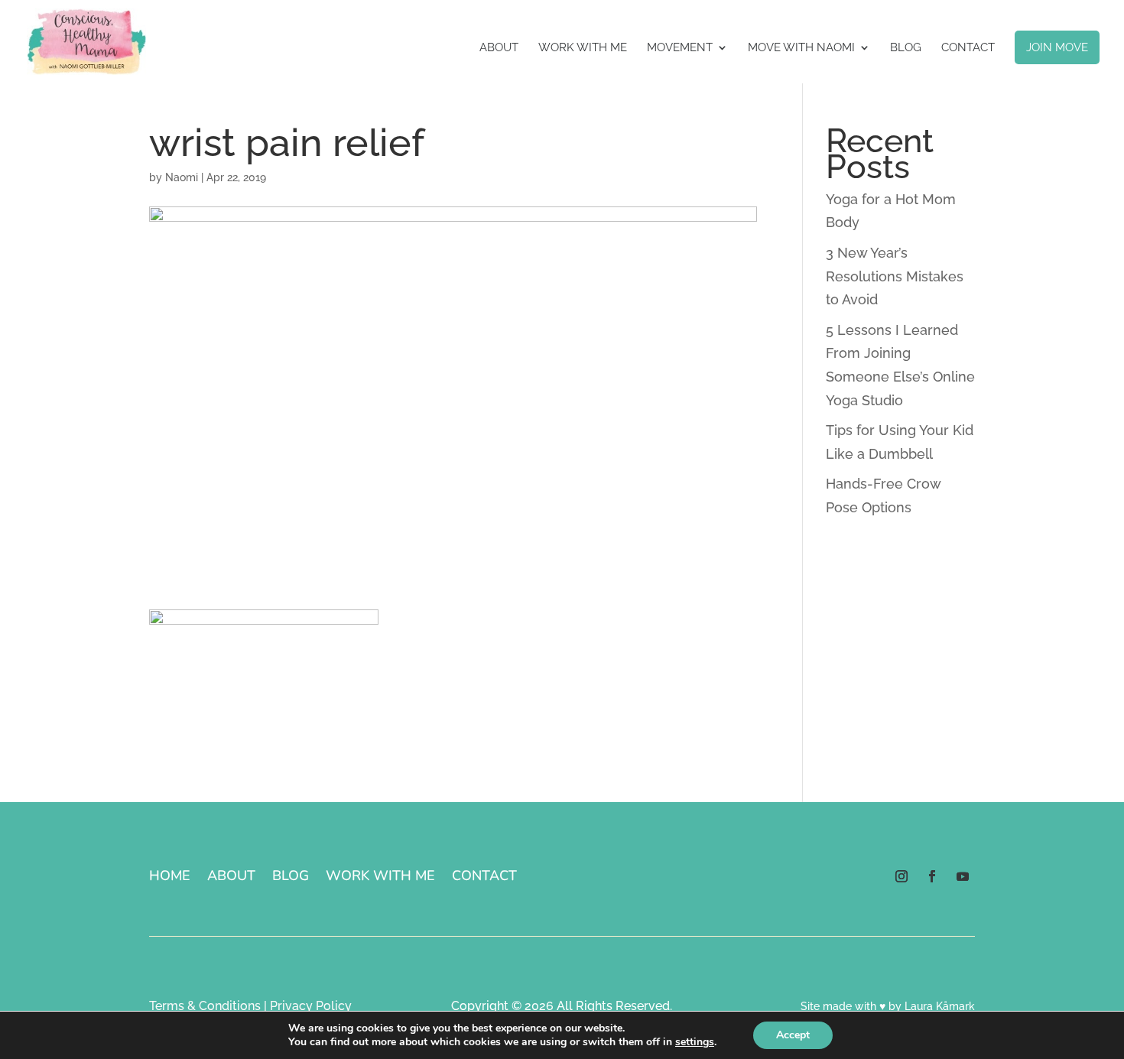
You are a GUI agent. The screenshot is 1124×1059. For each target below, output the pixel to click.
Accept (793, 1035)
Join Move (1057, 47)
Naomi (181, 177)
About (498, 48)
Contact (968, 48)
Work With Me (582, 48)
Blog (905, 48)
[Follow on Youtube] (962, 876)
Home (169, 877)
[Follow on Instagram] (901, 876)
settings (694, 1042)
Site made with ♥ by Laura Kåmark (888, 1006)
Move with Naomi (801, 48)
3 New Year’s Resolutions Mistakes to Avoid (894, 276)
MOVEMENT (680, 48)
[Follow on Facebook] (932, 876)
